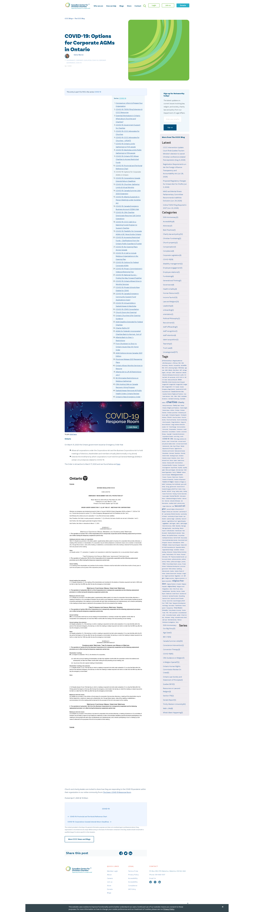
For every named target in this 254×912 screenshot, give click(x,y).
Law (173, 506)
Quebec (172, 571)
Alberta (170, 370)
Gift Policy (132, 889)
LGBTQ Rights (183, 523)
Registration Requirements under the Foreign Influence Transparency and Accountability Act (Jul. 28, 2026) (175, 170)
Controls (178, 431)
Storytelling (182, 596)
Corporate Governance (178, 434)
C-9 (174, 387)
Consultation (172, 431)
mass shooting (175, 528)
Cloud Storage (172, 427)
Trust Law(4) (167, 348)
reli (182, 576)
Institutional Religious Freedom (173, 498)
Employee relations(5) (171, 272)
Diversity (183, 453)
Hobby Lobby (179, 491)
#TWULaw (175, 363)
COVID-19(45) (168, 654)
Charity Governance (167, 405)
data (171, 446)
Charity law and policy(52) (173, 234)
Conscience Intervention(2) (173, 645)
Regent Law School (169, 576)
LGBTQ (177, 523)
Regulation (177, 576)
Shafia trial (169, 593)
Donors (171, 460)
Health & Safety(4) (170, 289)
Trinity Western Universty (175, 610)
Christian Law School (172, 412)
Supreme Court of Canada (177, 598)
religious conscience (180, 578)
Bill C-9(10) (167, 637)
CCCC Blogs (69, 18)
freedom (181, 477)
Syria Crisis (170, 600)
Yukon (177, 622)
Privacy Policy (133, 875)
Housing (175, 493)
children (172, 410)
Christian (177, 410)
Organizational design (167, 549)
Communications (181, 427)
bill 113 (177, 377)
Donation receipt (166, 458)
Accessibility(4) (168, 221)
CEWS (179, 396)
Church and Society (171, 419)
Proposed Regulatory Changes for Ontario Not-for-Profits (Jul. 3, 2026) (175, 184)
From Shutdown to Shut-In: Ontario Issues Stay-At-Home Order (127, 347)
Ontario (164, 545)
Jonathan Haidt (173, 503)
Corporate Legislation (83, 60)
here (118, 464)
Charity (181, 402)
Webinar (179, 620)
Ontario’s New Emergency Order (128, 397)
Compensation (172, 429)
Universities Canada (171, 615)
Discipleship (165, 453)
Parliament (169, 552)
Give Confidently (176, 484)
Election (164, 463)
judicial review (181, 503)
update (178, 615)
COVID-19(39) (168, 259)
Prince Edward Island (171, 564)
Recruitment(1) (168, 323)
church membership (182, 419)
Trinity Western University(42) (174, 704)
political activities (176, 559)
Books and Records (172, 379)
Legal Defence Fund (172, 521)
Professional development (173, 566)
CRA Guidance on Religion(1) (173, 658)
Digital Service (178, 448)
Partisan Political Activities (179, 552)
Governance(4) (168, 285)
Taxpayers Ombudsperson (179, 603)
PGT (169, 557)
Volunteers (167, 617)
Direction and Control (168, 451)
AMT (181, 370)
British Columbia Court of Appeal (176, 382)
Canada (177, 387)
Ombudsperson (176, 542)
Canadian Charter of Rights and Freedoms (172, 394)
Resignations (165, 589)
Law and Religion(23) (171, 301)
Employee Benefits (167, 465)
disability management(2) (173, 264)
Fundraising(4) (168, 276)
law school (175, 511)
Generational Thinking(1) (172, 280)
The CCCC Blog (80, 18)
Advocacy (181, 368)
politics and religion (176, 561)
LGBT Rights (172, 523)
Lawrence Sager (171, 518)
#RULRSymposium (167, 363)
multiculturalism (170, 530)
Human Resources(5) (171, 293)
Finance (164, 477)
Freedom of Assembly (167, 479)
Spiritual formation (173, 596)
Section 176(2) (168, 696)
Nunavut (170, 542)
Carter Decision (166, 396)
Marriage (183, 526)
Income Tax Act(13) (170, 297)
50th (179, 363)
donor (178, 458)
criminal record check (181, 443)
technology (165, 605)
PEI (175, 554)
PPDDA (164, 564)
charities (171, 402)
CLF (167, 427)
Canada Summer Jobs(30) (173, 641)
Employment (181, 465)
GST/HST (169, 491)
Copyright (169, 434)
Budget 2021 (172, 384)
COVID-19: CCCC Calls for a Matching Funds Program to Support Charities (126, 225)
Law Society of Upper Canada (175, 516)
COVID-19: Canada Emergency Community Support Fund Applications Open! (127, 297)
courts (181, 436)
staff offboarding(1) (170, 327)
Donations (173, 458)
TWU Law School (173, 612)
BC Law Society (171, 377)
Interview (167, 501)
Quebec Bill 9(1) (169, 684)
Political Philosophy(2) (171, 318)
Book (166, 379)
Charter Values (165, 410)
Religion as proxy (169, 578)
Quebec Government (171, 573)
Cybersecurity (165, 446)
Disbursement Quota (180, 451)
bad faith (164, 377)
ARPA (173, 372)
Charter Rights (183, 408)
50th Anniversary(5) (170, 217)
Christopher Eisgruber (174, 415)
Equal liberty (174, 467)
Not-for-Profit (177, 538)
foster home (175, 477)
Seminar (179, 591)
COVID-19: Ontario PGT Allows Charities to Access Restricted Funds (127, 159)
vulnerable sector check (181, 617)
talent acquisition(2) (170, 339)
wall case (164, 620)
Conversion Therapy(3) (171, 649)
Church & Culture (176, 417)
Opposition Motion (180, 547)
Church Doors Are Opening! (126, 312)
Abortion (171, 365)
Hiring (173, 491)
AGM (166, 370)
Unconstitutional (182, 612)
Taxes (170, 603)
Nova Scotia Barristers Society (169, 540)
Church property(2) (170, 242)
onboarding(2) (168, 310)
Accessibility (177, 365)
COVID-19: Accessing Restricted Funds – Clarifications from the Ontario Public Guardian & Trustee (129, 240)
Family (174, 472)
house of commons (167, 493)
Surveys (164, 600)
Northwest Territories (167, 538)
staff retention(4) (169, 335)
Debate (182, 446)
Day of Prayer (176, 446)
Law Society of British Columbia (172, 514)
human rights (165, 496)
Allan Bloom (176, 370)
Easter (175, 460)
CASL (172, 396)
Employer (175, 465)
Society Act (165, 596)
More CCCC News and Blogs (79, 839)
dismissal (171, 453)
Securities (173, 591)
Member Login (112, 871)
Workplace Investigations (168, 622)
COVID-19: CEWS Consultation (127, 309)
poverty (183, 561)
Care (185, 394)
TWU (167, 612)
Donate (110, 889)
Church (169, 417)
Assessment (179, 372)
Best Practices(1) (169, 230)
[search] (144, 6)
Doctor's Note (165, 455)
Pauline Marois (170, 554)
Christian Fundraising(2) (172, 238)
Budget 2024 (168, 387)
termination (171, 605)
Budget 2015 (165, 384)
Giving (167, 486)
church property (166, 422)
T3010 (166, 603)
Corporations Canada (167, 436)
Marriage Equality (166, 528)
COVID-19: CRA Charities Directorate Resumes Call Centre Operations (128, 215)
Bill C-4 (182, 377)
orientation (176, 549)
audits (182, 375)
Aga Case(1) (167, 633)
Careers (110, 878)
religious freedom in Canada (174, 584)
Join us (109, 882)
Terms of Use (133, 871)
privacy (179, 564)
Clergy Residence (175, 422)
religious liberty (171, 586)
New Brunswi (178, 530)
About (109, 875)
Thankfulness (178, 605)
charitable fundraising (173, 398)
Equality (180, 467)
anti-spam (168, 372)
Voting (172, 617)
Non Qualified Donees (172, 535)
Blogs (121, 6)
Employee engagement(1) (172, 268)
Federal (179, 472)
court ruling (176, 436)
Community (165, 429)
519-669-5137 (160, 875)
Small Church (175, 593)
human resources (182, 493)
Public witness (172, 568)
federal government (177, 475)
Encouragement (166, 467)
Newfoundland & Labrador (174, 533)
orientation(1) (168, 314)
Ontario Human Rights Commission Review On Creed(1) (172, 669)
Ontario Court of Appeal (174, 545)
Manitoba (178, 526)
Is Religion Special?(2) (171, 662)
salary (181, 589)
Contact (138, 6)
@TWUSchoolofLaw (167, 360)
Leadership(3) (168, 306)
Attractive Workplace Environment (171, 375)
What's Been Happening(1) (173, 712)
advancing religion (173, 368)
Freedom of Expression (179, 479)
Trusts (163, 612)
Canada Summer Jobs (177, 391)
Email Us (152, 878)
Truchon (184, 610)
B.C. (185, 375)
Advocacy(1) (167, 226)
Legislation (165, 523)
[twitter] (125, 853)
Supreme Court (166, 598)
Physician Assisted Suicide (177, 557)
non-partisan (181, 535)
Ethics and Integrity (170, 470)
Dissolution (177, 453)
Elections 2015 (170, 463)
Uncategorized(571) (170, 352)
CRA (171, 439)
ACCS (166, 368)
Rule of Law (176, 589)
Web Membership (172, 620)
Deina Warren (79, 55)
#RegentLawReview (177, 360)
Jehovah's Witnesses (175, 501)
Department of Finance (168, 448)
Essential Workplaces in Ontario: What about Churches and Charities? (128, 119)
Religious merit (180, 586)
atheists (184, 372)
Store (129, 6)
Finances (169, 477)
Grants (180, 489)
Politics (168, 561)
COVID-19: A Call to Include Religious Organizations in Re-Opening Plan (127, 256)
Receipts (179, 573)
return (170, 589)
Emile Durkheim (179, 463)
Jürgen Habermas (166, 506)
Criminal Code (173, 441)
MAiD (173, 526)
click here (73, 434)
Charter (182, 405)
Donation (181, 455)
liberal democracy (167, 526)
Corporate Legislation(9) (172, 255)
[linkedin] (130, 853)
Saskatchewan (166, 591)
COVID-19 (95, 60)
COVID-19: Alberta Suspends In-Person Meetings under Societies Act (128, 200)
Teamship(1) (167, 344)
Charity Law (176, 405)
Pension (178, 554)
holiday (185, 491)
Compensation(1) (169, 247)
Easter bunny (181, 460)
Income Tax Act (174, 496)
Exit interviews (179, 470)
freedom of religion (168, 482)
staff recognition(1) (170, 331)
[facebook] (121, 853)
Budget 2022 (179, 384)
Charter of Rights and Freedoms (170, 408)
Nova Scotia (184, 538)
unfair (163, 615)
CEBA (175, 396)
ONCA (182, 542)
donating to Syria (174, 455)
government (173, 486)
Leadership (178, 518)
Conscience (180, 429)
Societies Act (183, 593)
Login (154, 5)
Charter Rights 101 (122, 328)
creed (168, 441)
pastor (164, 554)
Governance (70, 60)
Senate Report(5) (169, 700)
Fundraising (168, 484)
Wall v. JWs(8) (168, 708)
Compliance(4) (168, 251)
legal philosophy (182, 521)
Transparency (169, 608)
